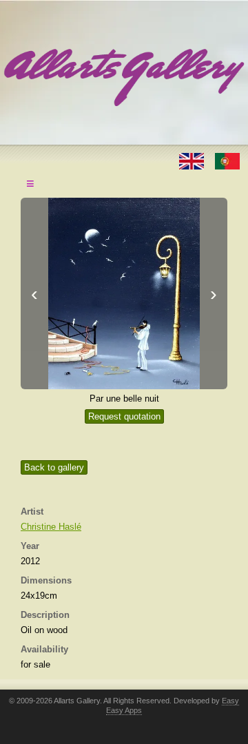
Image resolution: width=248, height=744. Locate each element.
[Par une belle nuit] (124, 294)
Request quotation (124, 416)
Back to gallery (54, 467)
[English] (193, 160)
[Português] (227, 160)
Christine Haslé (51, 526)
